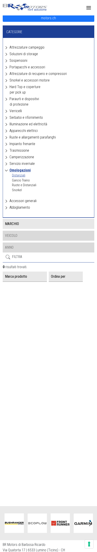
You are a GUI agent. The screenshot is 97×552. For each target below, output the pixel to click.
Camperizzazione (21, 157)
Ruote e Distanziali (24, 185)
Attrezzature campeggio (26, 47)
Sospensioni (18, 60)
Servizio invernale (22, 163)
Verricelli (15, 111)
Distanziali (18, 175)
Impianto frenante (22, 144)
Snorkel (17, 190)
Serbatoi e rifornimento (26, 117)
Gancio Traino (21, 180)
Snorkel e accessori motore (29, 80)
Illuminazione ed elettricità (28, 124)
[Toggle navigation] (88, 8)
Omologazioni (20, 170)
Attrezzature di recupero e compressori (38, 74)
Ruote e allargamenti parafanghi (32, 137)
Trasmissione (19, 150)
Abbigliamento (19, 207)
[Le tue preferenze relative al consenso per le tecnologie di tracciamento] (89, 544)
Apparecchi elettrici (23, 131)
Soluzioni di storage (23, 54)
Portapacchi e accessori (27, 67)
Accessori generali (23, 201)
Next (90, 523)
